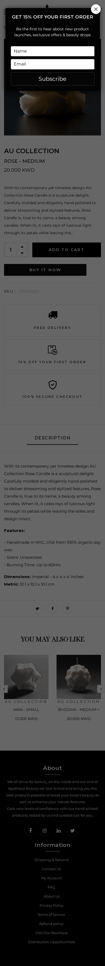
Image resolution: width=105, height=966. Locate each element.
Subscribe (52, 78)
